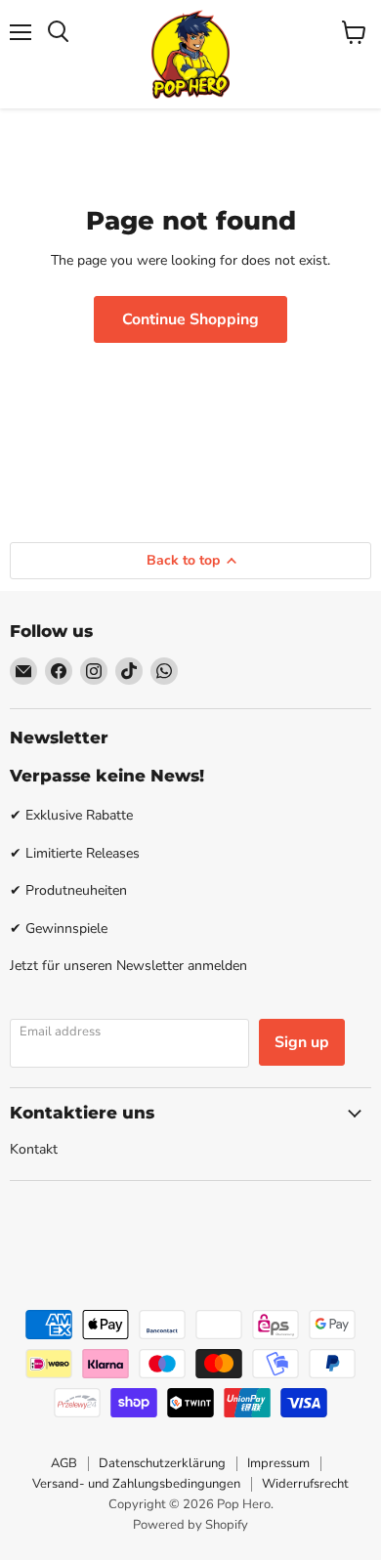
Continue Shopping (190, 319)
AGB (64, 1463)
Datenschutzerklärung (162, 1463)
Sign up (302, 1042)
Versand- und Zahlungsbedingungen (136, 1484)
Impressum (278, 1463)
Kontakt (34, 1149)
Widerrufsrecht (305, 1484)
